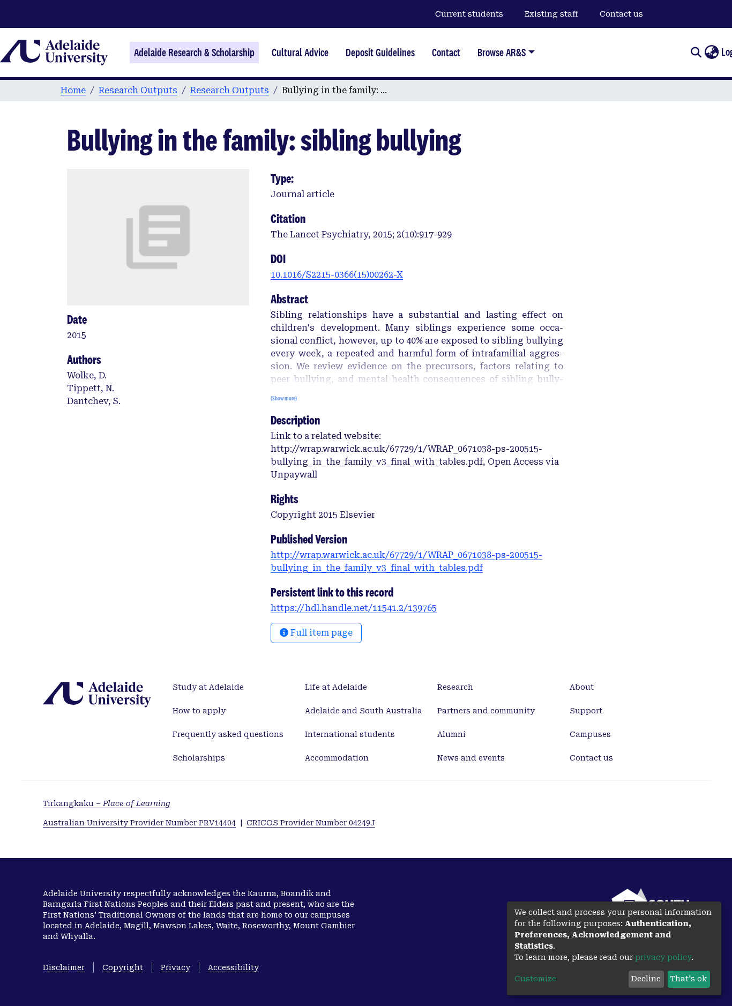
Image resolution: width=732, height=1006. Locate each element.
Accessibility (233, 967)
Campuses (590, 734)
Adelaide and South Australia (363, 710)
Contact (446, 52)
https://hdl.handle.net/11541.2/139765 (354, 608)
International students (350, 734)
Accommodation (337, 758)
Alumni (451, 734)
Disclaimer (64, 967)
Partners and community (486, 710)
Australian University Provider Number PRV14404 (139, 822)
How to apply (199, 710)
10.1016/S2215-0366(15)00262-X (337, 275)
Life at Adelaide (336, 687)
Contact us (621, 14)
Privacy (175, 967)
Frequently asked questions (228, 734)
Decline (646, 978)
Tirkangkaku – (106, 803)
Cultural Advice (300, 52)
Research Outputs (138, 90)
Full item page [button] (320, 633)
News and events (471, 758)
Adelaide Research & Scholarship (194, 52)
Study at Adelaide (208, 687)
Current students (469, 14)
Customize (535, 978)
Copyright (122, 967)
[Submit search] (696, 52)
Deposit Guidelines (380, 52)
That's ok (688, 978)
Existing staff (551, 14)
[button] (711, 52)
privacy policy (663, 957)
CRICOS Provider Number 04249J (311, 822)
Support (586, 710)
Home (73, 90)
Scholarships (199, 758)
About (582, 687)
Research (455, 687)
